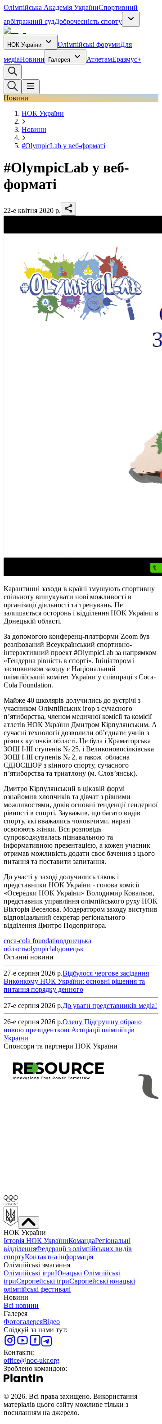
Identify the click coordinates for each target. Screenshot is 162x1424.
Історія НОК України (36, 1240)
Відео (51, 1321)
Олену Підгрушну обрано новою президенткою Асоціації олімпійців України (73, 1030)
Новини (32, 59)
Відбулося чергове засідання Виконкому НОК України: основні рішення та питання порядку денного (76, 981)
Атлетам (99, 59)
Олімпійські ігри (29, 1273)
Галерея (59, 59)
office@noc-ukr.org (31, 1360)
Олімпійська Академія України (51, 7)
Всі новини (21, 1305)
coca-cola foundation (33, 941)
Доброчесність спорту (88, 21)
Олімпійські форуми (89, 44)
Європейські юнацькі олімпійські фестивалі (69, 1285)
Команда (81, 1240)
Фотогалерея (23, 1321)
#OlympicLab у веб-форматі (63, 145)
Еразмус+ (126, 59)
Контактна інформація (59, 1257)
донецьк (71, 949)
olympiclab (42, 949)
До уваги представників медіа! (110, 1005)
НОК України (24, 44)
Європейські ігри (42, 1281)
